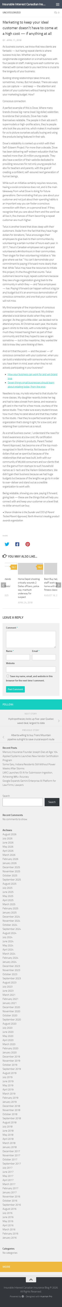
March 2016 (9, 1229)
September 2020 (12, 1019)
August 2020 (9, 1023)
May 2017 (8, 1176)
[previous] (3, 585)
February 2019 (10, 1097)
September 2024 (12, 929)
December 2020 (11, 1007)
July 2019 (7, 1077)
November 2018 (11, 1110)
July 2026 (7, 838)
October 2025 (10, 875)
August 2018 (9, 1122)
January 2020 (10, 1052)
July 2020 (7, 1027)
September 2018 (12, 1118)
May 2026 (8, 846)
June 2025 (8, 892)
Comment (12, 627)
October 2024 (10, 924)
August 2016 (9, 1208)
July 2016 (7, 1213)
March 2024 (9, 953)
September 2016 (12, 1204)
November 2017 (11, 1155)
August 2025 (9, 883)
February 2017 (10, 1188)
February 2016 (10, 1233)
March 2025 (9, 904)
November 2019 (11, 1060)
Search (6, 795)
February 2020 (10, 1048)
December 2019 (11, 1056)
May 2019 (8, 1085)
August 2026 (9, 834)
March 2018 (9, 1143)
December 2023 (11, 966)
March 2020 (9, 1044)
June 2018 (8, 1130)
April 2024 (8, 949)
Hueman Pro (46, 1296)
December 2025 (11, 867)
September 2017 (12, 1163)
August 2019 (9, 1073)
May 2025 (8, 896)
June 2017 (8, 1171)
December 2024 (11, 916)
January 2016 (10, 1237)
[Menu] (57, 4)
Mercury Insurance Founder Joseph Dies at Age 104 (30, 752)
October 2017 (10, 1159)
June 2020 (8, 1031)
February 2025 (10, 908)
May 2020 (8, 1036)
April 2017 (8, 1180)
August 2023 (9, 982)
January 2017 (10, 1192)
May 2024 (8, 945)
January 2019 (10, 1101)
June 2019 (8, 1081)
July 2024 (7, 937)
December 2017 (11, 1151)
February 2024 (10, 957)
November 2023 (11, 970)
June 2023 (8, 990)
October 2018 (10, 1114)
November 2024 (11, 920)
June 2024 (8, 941)
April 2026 (8, 850)
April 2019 (8, 1089)
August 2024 (9, 933)
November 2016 (11, 1196)
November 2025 (11, 871)
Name (10, 651)
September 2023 (12, 978)
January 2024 (10, 961)
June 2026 (8, 842)
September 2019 (12, 1069)
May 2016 (8, 1221)
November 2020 (11, 1011)
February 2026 (10, 859)
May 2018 (8, 1134)
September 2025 (12, 879)
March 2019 (9, 1093)
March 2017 (9, 1184)
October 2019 (10, 1064)
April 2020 (8, 1040)
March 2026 (9, 854)
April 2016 (8, 1225)
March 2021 (9, 994)
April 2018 (8, 1138)
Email (35, 651)
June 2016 (8, 1217)
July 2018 (7, 1126)
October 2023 (10, 974)
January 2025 (10, 912)
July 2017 (7, 1167)
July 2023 (7, 986)
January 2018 (10, 1147)
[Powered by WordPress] (23, 1296)
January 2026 (10, 863)
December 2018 (11, 1106)
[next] (58, 585)
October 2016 (10, 1200)
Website (10, 663)
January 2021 (10, 1003)
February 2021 (10, 999)
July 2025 (7, 887)
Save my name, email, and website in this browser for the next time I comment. (29, 678)
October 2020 (10, 1015)
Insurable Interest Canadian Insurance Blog (24, 4)
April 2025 (8, 900)
